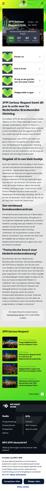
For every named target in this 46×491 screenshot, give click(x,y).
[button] (3, 3)
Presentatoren (8, 425)
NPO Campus (31, 425)
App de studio (31, 429)
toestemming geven (15, 315)
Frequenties (7, 429)
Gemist (5, 433)
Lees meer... (34, 394)
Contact (28, 422)
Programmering (9, 422)
